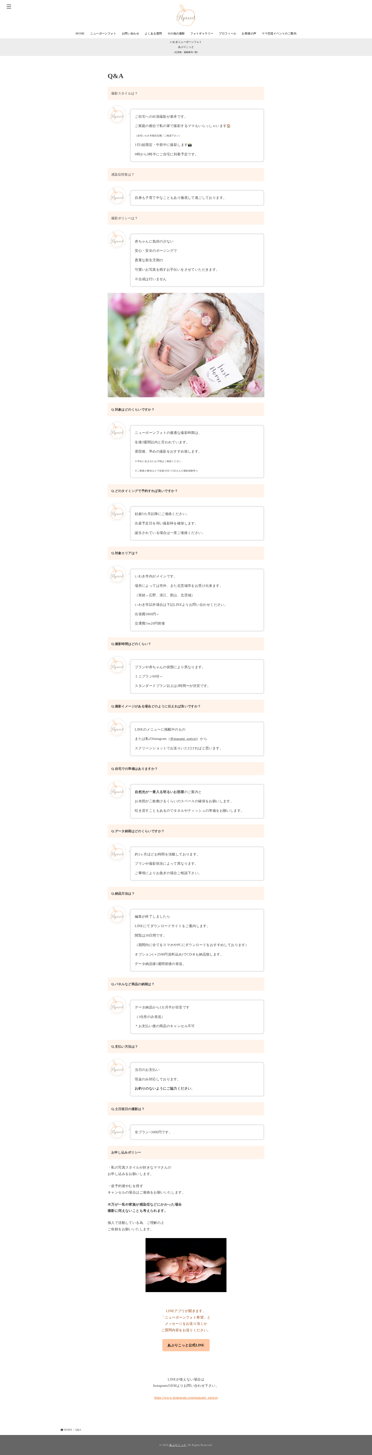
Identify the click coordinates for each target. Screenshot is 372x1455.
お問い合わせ (130, 33)
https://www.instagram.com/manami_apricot (186, 1398)
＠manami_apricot (183, 739)
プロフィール (227, 33)
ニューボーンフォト (103, 33)
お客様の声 (249, 33)
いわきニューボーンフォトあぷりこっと (186, 46)
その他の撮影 (176, 33)
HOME (80, 33)
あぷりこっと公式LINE (186, 1345)
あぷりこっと (177, 1445)
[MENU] (9, 6)
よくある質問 (153, 33)
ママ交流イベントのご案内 (279, 33)
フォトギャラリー (201, 33)
